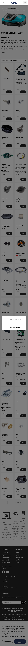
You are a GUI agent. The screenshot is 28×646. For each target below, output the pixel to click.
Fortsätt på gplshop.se (14, 327)
